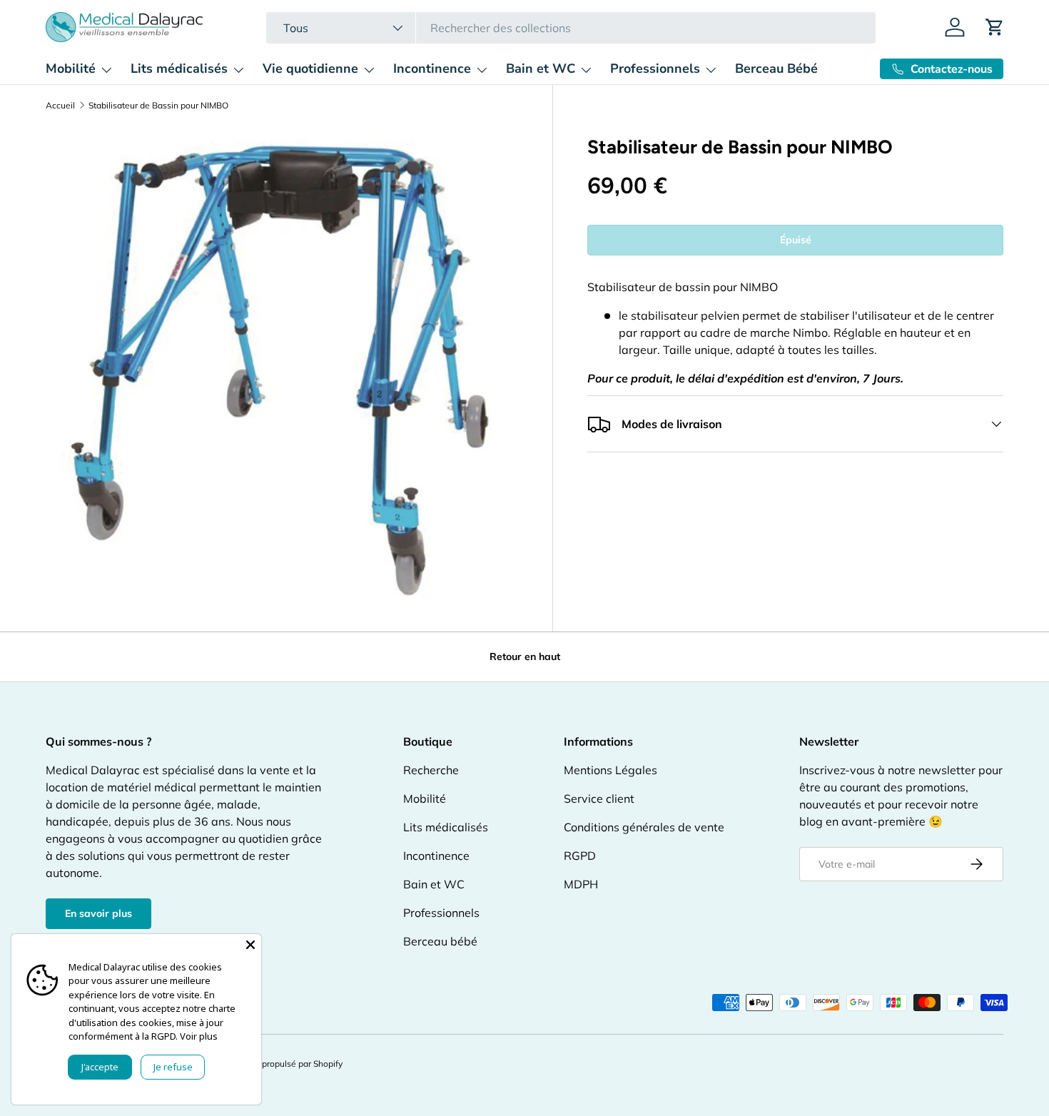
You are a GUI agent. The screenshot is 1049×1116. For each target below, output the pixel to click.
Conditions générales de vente (644, 827)
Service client (599, 798)
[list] (281, 364)
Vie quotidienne (310, 68)
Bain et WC (540, 68)
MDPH (581, 884)
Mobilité (71, 68)
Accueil (60, 105)
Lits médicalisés (179, 68)
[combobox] (570, 28)
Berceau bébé (440, 941)
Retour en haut (525, 656)
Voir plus (199, 1036)
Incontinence (432, 68)
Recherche (431, 770)
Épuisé (795, 239)
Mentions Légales (610, 770)
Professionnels (655, 68)
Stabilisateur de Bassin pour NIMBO (158, 105)
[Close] (250, 945)
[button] (994, 27)
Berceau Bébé (776, 68)
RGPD (580, 855)
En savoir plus (98, 913)
